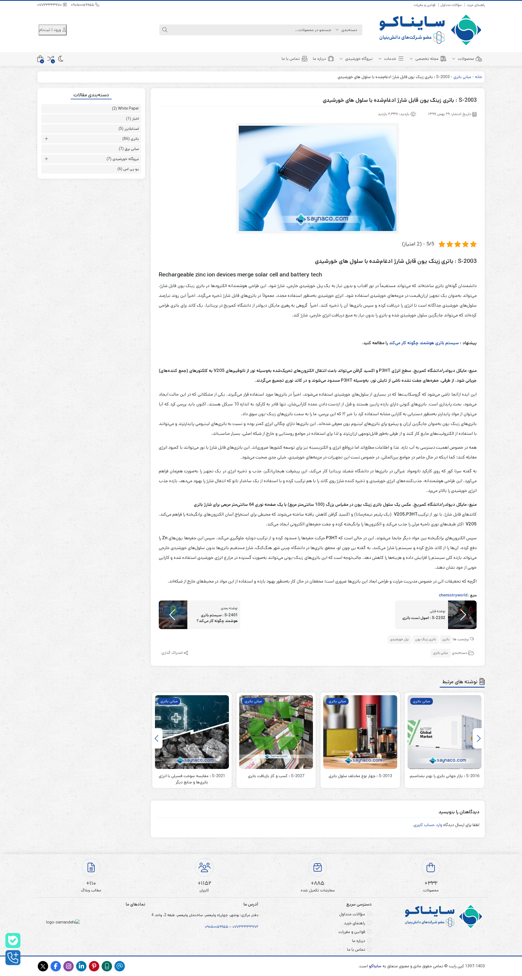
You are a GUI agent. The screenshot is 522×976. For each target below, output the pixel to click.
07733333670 (50, 5)
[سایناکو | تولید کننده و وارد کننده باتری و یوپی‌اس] (431, 30)
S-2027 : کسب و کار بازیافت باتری (276, 776)
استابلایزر (132, 128)
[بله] (12, 940)
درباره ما (319, 58)
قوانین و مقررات (424, 5)
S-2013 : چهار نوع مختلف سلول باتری (360, 776)
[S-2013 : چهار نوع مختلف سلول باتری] (360, 732)
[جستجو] (164, 29)
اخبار (135, 118)
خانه (478, 77)
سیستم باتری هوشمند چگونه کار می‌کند (424, 343)
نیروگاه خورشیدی (358, 58)
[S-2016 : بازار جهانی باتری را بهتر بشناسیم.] (444, 732)
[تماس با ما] (12, 957)
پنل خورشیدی (399, 639)
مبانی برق (132, 149)
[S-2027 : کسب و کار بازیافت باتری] (276, 732)
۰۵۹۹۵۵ (221, 926)
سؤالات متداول (451, 5)
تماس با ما (291, 58)
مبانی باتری (462, 77)
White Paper (128, 108)
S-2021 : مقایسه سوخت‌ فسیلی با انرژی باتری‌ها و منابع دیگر (192, 779)
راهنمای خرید (476, 5)
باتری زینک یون (425, 639)
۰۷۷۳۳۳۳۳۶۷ (244, 926)
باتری (445, 639)
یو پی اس (131, 169)
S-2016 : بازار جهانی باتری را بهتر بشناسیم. (444, 776)
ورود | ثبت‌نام (50, 30)
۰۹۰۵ (209, 926)
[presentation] (478, 738)
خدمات (389, 58)
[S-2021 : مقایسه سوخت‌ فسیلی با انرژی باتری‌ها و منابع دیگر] (192, 732)
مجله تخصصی (426, 58)
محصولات (465, 58)
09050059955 (83, 5)
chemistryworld (453, 595)
